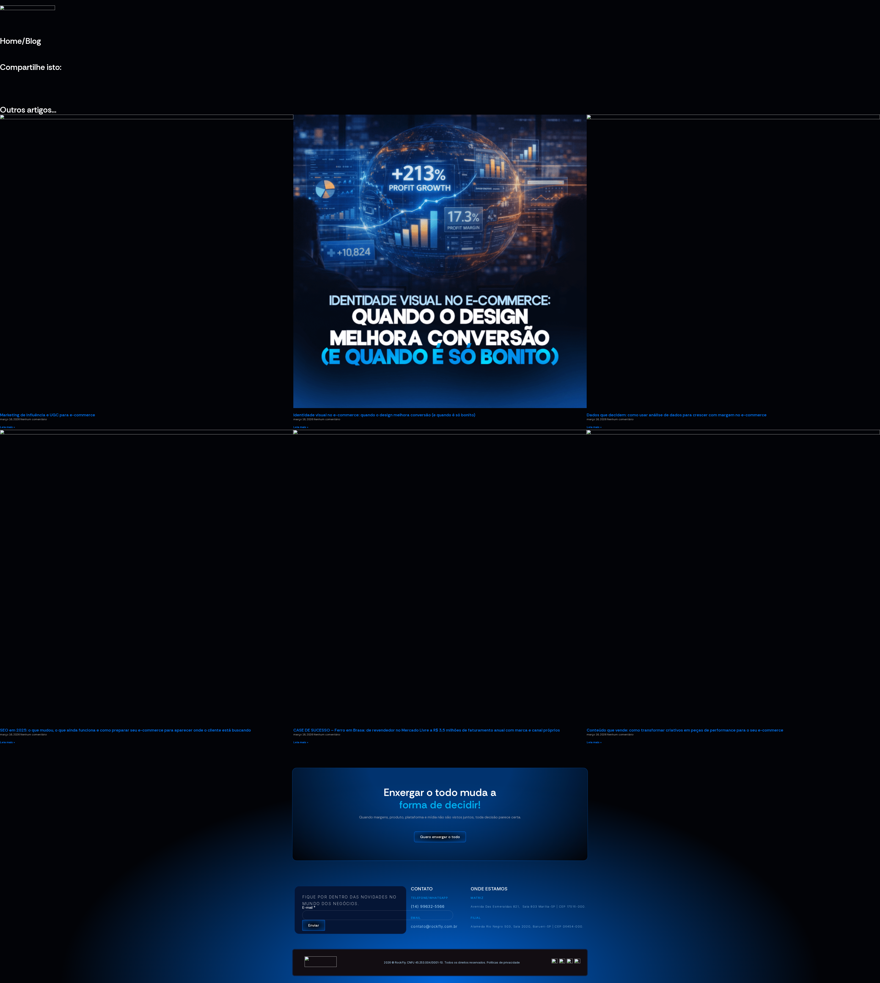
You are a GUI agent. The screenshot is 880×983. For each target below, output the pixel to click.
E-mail (308, 907)
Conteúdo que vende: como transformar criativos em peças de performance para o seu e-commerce (685, 730)
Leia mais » (7, 427)
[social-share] (440, 74)
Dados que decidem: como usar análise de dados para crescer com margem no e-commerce (677, 415)
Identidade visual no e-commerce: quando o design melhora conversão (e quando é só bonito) (384, 415)
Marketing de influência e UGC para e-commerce (47, 415)
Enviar (313, 925)
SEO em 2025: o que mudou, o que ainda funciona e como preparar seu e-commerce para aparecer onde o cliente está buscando (125, 730)
